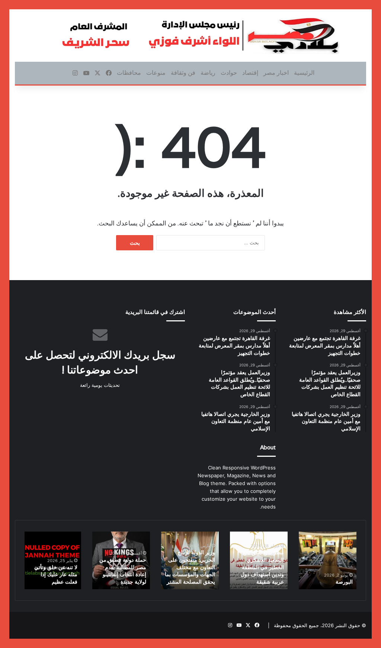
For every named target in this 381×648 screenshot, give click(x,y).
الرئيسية (304, 73)
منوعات (156, 73)
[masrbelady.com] (190, 35)
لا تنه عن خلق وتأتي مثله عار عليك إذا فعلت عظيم (55, 574)
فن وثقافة (183, 73)
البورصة (344, 581)
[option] (327, 560)
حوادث (229, 73)
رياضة (208, 73)
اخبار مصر (276, 73)
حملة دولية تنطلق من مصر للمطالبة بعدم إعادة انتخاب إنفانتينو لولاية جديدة (122, 570)
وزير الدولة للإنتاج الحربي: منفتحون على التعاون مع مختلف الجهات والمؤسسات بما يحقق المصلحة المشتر (190, 567)
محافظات (129, 73)
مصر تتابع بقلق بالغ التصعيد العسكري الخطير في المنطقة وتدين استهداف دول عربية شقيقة (262, 567)
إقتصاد (250, 73)
